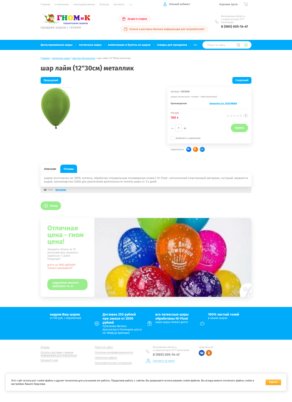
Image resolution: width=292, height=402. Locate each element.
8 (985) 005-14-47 (234, 26)
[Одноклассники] (195, 149)
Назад (54, 205)
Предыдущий (51, 80)
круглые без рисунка (83, 58)
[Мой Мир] (202, 149)
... (195, 44)
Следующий (241, 80)
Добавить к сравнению (188, 138)
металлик (60, 189)
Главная (45, 58)
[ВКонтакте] (188, 149)
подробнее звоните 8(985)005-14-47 (65, 284)
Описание (50, 169)
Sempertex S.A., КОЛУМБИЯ (223, 103)
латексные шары (61, 58)
